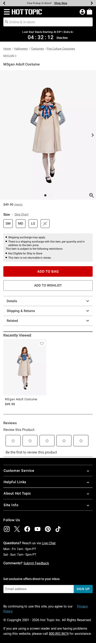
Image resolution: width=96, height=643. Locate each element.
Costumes (37, 48)
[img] (6, 529)
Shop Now (60, 3)
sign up (83, 589)
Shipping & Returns (21, 311)
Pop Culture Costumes (61, 48)
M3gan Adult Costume (21, 399)
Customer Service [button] (19, 470)
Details (12, 301)
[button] (6, 12)
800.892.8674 (59, 634)
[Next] (92, 3)
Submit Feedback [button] (36, 563)
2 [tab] (51, 195)
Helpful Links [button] (15, 482)
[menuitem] (89, 12)
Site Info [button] (11, 505)
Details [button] (18, 204)
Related (12, 321)
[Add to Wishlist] (42, 343)
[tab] (48, 135)
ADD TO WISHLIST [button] (48, 285)
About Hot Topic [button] (17, 493)
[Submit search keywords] (6, 21)
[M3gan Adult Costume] (24, 367)
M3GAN (8, 56)
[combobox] (48, 21)
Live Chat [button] (49, 543)
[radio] (8, 223)
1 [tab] (45, 195)
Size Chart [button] (22, 214)
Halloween (21, 48)
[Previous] (4, 3)
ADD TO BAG (48, 271)
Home (7, 48)
